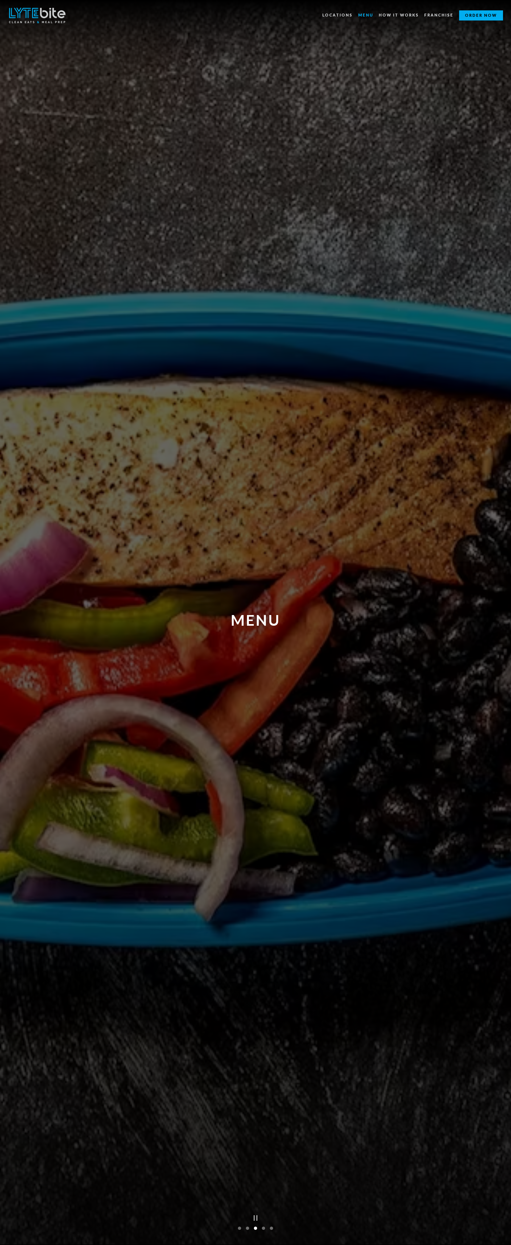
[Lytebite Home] (37, 15)
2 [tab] (247, 1229)
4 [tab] (263, 1229)
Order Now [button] (481, 15)
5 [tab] (271, 1229)
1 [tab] (239, 1229)
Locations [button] (337, 15)
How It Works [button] (399, 15)
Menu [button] (365, 15)
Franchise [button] (439, 15)
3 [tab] (255, 1229)
